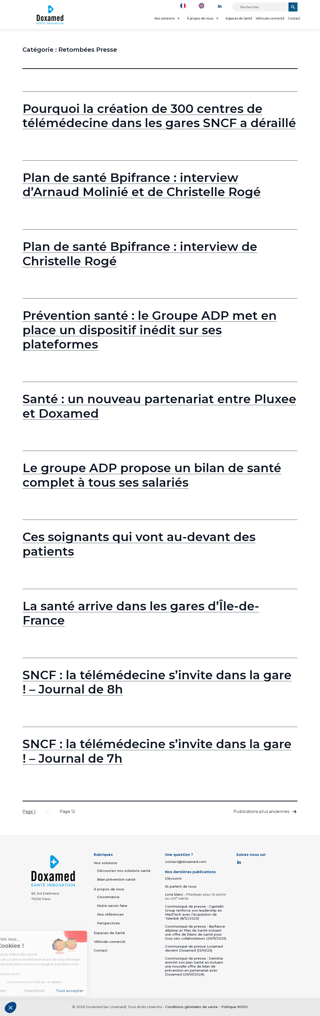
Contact (294, 18)
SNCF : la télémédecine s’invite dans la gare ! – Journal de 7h (157, 751)
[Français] (184, 5)
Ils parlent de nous (180, 886)
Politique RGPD (234, 1007)
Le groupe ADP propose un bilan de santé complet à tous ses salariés (151, 475)
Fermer (22, 991)
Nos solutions (164, 18)
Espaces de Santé (239, 18)
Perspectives (108, 923)
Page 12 (67, 811)
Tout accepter (92, 991)
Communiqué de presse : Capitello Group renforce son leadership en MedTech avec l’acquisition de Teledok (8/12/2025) (194, 912)
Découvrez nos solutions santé (123, 871)
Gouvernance (108, 897)
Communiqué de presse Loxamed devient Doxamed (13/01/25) (194, 948)
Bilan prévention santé (116, 879)
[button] (10, 1008)
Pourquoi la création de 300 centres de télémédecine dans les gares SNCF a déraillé (159, 115)
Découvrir (173, 878)
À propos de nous (200, 18)
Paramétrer (57, 991)
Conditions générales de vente (191, 1007)
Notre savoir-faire (112, 906)
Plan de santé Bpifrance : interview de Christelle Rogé (139, 253)
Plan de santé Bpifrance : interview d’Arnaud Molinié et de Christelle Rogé (141, 184)
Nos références (110, 914)
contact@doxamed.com (185, 862)
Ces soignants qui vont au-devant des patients (139, 544)
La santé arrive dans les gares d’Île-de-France (140, 613)
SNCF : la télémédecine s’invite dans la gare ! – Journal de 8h (157, 682)
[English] (202, 5)
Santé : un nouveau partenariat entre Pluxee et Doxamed (159, 406)
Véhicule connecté (270, 18)
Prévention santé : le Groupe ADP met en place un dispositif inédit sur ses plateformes (149, 329)
